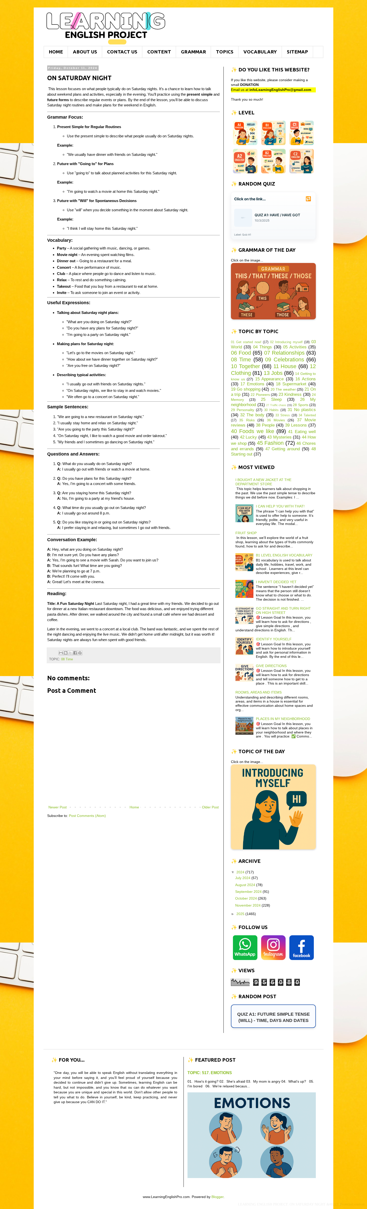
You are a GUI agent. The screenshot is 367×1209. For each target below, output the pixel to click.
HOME (56, 51)
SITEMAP (297, 51)
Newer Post (57, 807)
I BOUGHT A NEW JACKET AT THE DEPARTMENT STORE (263, 482)
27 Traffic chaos (276, 405)
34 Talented (307, 415)
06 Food (241, 353)
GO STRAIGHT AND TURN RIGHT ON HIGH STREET (283, 610)
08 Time (67, 659)
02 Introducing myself (286, 342)
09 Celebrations (284, 359)
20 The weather (283, 389)
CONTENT (159, 51)
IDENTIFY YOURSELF (274, 639)
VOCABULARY (260, 51)
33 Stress (282, 415)
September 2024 (249, 892)
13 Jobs (273, 373)
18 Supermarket (291, 384)
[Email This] (60, 652)
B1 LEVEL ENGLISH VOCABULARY (284, 555)
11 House (285, 366)
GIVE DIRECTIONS (271, 666)
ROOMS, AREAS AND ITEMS (258, 692)
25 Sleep (271, 399)
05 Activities (294, 347)
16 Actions (305, 379)
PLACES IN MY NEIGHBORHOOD (283, 719)
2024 (240, 872)
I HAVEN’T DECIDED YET (276, 582)
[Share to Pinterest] (79, 652)
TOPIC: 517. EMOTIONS (209, 1072)
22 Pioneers (260, 395)
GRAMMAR (193, 51)
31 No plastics (302, 409)
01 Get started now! (246, 342)
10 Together (245, 366)
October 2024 (246, 898)
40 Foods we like (252, 431)
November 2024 (248, 905)
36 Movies (276, 420)
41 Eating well (302, 431)
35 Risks (246, 420)
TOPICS (224, 51)
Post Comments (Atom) (87, 816)
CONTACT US (122, 51)
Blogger (217, 1197)
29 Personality (242, 410)
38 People (265, 425)
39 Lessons (296, 425)
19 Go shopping (245, 389)
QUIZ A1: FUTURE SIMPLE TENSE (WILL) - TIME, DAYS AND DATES (273, 1017)
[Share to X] (70, 652)
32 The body (252, 415)
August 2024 (245, 885)
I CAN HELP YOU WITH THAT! (280, 506)
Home (134, 807)
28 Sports (300, 405)
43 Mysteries (279, 437)
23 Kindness (290, 394)
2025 (240, 914)
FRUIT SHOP (246, 533)
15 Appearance (269, 379)
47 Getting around (282, 449)
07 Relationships (284, 353)
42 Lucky (248, 437)
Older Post (210, 807)
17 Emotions (252, 384)
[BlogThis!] (65, 652)
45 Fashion (270, 443)
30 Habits (271, 410)
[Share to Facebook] (75, 652)
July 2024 (243, 878)
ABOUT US (85, 51)
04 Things (262, 347)
